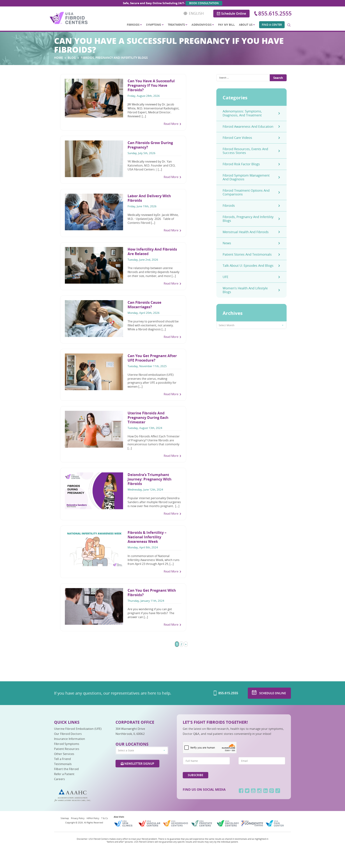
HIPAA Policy (93, 818)
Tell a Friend (62, 759)
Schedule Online (233, 13)
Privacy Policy (77, 818)
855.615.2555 (275, 13)
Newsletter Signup (139, 764)
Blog (72, 58)
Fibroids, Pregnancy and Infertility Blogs (248, 219)
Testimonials (63, 764)
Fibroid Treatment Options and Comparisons (246, 192)
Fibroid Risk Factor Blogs (241, 164)
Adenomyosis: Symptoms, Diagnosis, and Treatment (242, 113)
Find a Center (272, 24)
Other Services (64, 754)
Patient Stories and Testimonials (247, 254)
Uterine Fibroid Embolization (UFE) (78, 729)
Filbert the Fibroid (66, 769)
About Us (245, 24)
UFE (225, 277)
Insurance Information (69, 739)
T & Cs (104, 818)
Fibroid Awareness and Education (248, 126)
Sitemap (65, 818)
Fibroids (133, 24)
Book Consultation (204, 3)
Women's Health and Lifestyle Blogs (245, 290)
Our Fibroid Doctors (68, 734)
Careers (59, 779)
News (227, 243)
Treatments (176, 24)
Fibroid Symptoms (66, 744)
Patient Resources (66, 749)
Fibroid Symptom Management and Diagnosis (246, 177)
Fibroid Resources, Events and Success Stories (245, 151)
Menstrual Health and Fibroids (246, 232)
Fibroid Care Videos (237, 137)
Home (58, 58)
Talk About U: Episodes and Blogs (248, 265)
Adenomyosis (201, 24)
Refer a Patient (64, 774)
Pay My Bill (226, 24)
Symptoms (153, 24)
